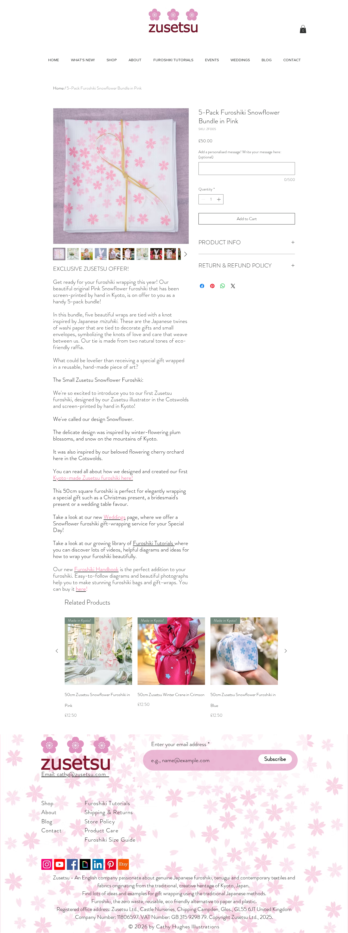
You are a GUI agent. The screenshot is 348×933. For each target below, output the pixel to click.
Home (58, 88)
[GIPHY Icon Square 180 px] (85, 864)
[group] (171, 673)
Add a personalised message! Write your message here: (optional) (239, 154)
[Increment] (219, 199)
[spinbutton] (211, 199)
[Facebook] (72, 864)
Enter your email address (178, 744)
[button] (303, 29)
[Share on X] (233, 286)
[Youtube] (59, 864)
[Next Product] (285, 651)
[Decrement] (202, 199)
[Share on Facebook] (202, 286)
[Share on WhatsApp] (222, 286)
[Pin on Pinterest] (212, 286)
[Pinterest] (110, 864)
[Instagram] (46, 864)
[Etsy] (123, 864)
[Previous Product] (57, 651)
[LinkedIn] (97, 864)
